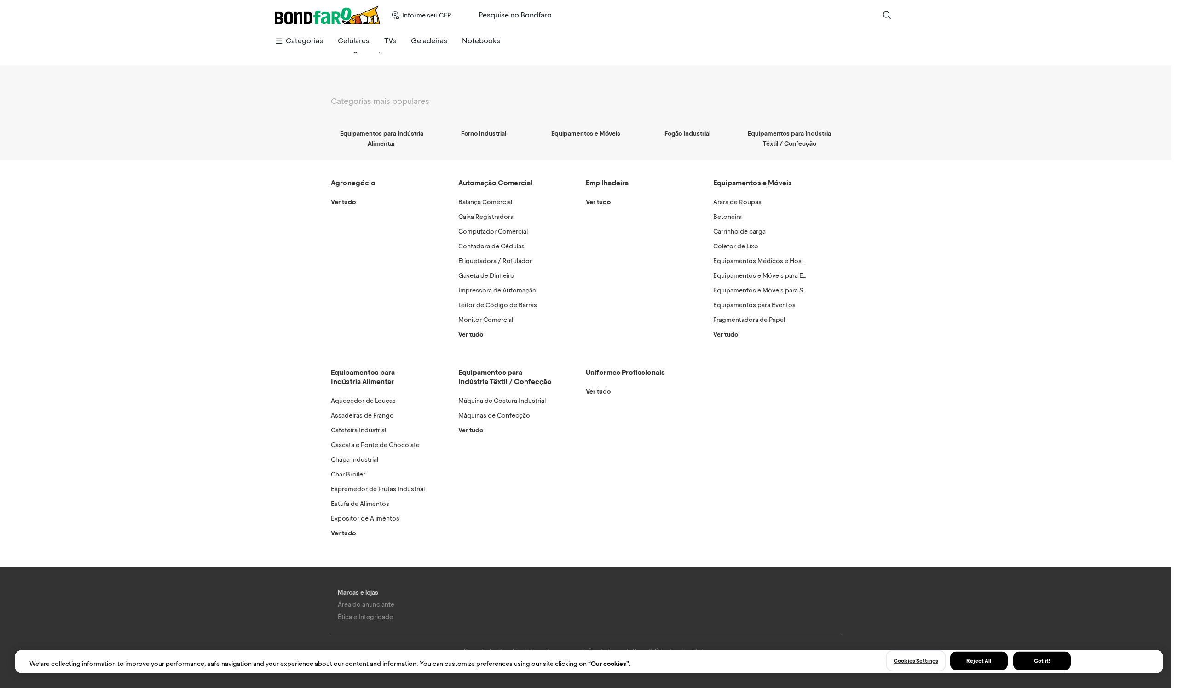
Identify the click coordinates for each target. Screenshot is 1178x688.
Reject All (978, 660)
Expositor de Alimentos (365, 518)
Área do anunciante (366, 604)
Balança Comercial (485, 202)
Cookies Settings (916, 660)
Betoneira (727, 217)
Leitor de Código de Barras (497, 305)
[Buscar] (886, 15)
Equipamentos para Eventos (754, 305)
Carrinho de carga (739, 231)
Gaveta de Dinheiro (486, 276)
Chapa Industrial (354, 460)
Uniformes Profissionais (625, 372)
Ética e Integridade (365, 617)
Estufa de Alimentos (360, 504)
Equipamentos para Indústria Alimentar (363, 377)
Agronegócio (353, 182)
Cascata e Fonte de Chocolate (375, 445)
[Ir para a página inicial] (327, 15)
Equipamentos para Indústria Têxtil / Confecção (505, 377)
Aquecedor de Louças (363, 401)
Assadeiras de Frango (362, 415)
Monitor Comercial (485, 320)
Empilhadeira (607, 182)
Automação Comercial (495, 182)
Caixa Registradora (486, 217)
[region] (589, 661)
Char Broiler (348, 474)
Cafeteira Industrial (358, 430)
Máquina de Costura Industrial (502, 401)
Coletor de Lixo (735, 246)
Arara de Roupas (737, 202)
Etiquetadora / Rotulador (495, 261)
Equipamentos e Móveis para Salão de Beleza (778, 290)
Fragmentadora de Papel (749, 320)
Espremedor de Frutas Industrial (378, 489)
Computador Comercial (493, 231)
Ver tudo (343, 202)
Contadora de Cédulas (491, 246)
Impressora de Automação (497, 290)
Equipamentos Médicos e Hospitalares (769, 261)
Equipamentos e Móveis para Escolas (767, 276)
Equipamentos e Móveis (752, 182)
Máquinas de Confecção (494, 415)
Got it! (1042, 660)
